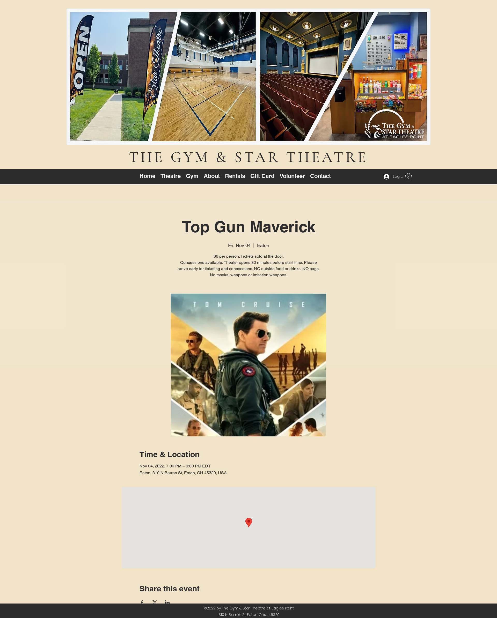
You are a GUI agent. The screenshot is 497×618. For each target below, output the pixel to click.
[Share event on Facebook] (142, 602)
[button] (408, 176)
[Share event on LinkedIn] (167, 602)
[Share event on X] (154, 602)
